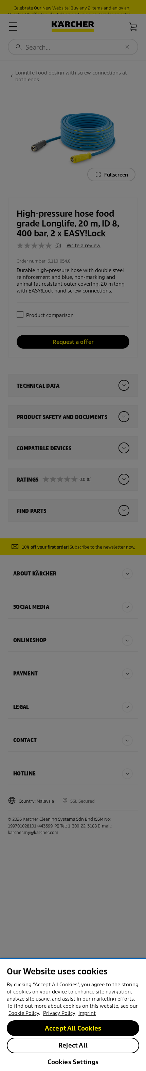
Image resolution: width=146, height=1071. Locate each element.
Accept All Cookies (73, 1028)
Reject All (73, 1045)
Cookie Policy (23, 1013)
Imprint (87, 1013)
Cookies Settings (73, 1062)
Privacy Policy (59, 1013)
